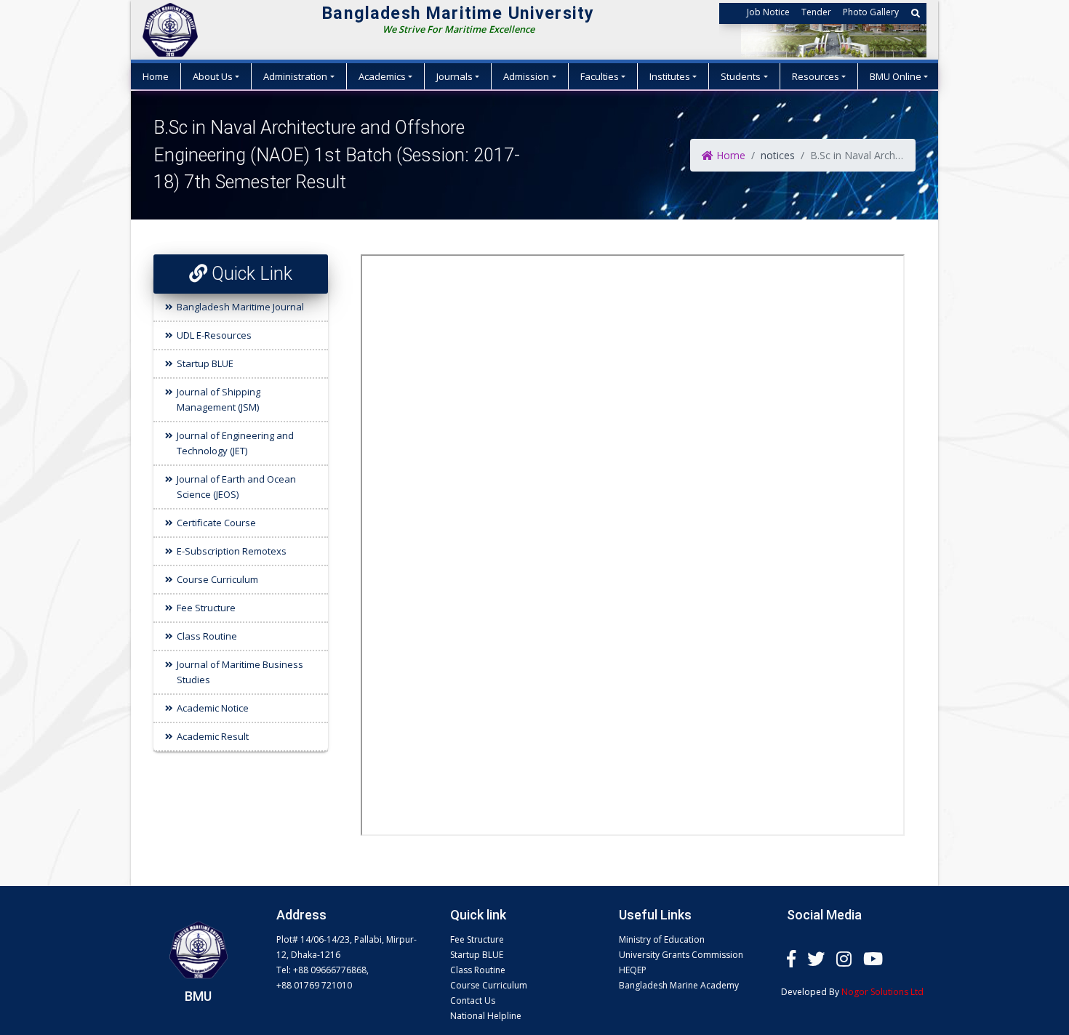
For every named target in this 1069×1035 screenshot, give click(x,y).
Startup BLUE (205, 363)
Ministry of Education (662, 939)
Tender (816, 12)
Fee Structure (206, 607)
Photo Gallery (871, 12)
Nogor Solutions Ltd (882, 992)
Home (156, 76)
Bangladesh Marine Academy (679, 985)
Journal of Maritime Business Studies (240, 672)
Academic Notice (213, 707)
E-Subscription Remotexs (232, 550)
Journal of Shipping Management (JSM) (218, 399)
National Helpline (485, 1016)
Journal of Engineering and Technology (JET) (235, 443)
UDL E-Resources (214, 335)
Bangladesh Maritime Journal (240, 306)
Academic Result (213, 736)
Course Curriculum (217, 579)
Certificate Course (216, 522)
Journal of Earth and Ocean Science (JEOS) (236, 486)
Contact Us (472, 1000)
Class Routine (207, 636)
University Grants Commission (681, 955)
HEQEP (632, 970)
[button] (915, 13)
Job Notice (768, 12)
